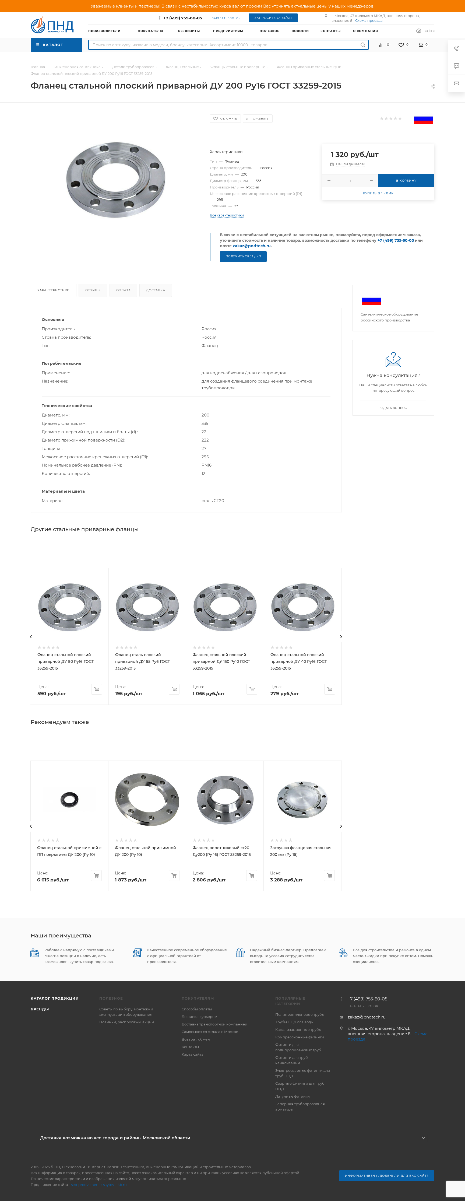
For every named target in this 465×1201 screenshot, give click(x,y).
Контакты (190, 1047)
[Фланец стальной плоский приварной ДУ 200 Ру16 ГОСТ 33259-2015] (115, 179)
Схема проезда (369, 20)
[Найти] (363, 45)
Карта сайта (192, 1054)
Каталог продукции (55, 998)
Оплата (123, 290)
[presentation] (31, 636)
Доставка (155, 290)
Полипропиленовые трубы (300, 1014)
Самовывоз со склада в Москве (210, 1032)
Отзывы (93, 290)
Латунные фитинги (292, 1096)
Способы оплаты (197, 1009)
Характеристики (53, 290)
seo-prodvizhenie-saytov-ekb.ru (99, 1184)
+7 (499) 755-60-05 (182, 17)
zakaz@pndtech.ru (252, 245)
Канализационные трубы (298, 1029)
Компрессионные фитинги (299, 1037)
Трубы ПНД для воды (294, 1022)
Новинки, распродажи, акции (126, 1022)
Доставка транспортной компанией (214, 1024)
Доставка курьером (199, 1016)
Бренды (40, 1009)
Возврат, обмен (196, 1039)
